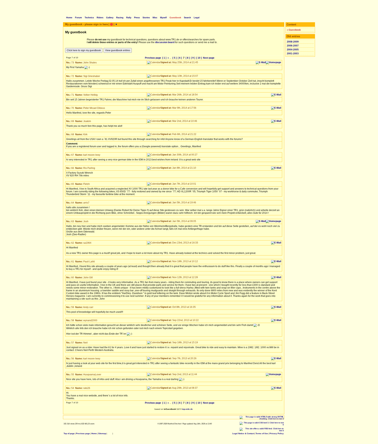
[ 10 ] (199, 57)
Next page (208, 57)
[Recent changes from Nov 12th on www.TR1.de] (109, 433)
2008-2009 (293, 41)
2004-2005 (293, 49)
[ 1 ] (164, 57)
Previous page (153, 57)
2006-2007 (293, 45)
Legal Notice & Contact (243, 433)
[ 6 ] (180, 57)
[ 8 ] (188, 57)
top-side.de (187, 409)
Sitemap (102, 433)
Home (94, 433)
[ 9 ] (193, 57)
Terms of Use (262, 433)
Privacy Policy (277, 433)
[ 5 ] (174, 57)
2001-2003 (293, 53)
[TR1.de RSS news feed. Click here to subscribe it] (114, 433)
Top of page (69, 433)
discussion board (164, 42)
